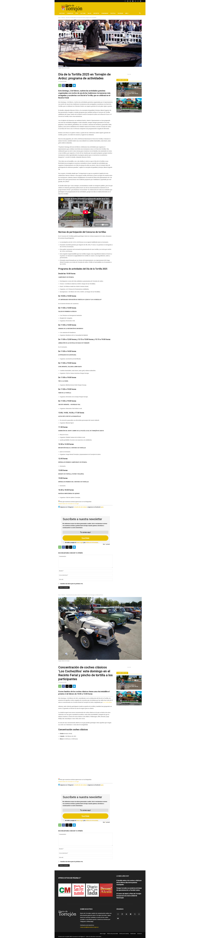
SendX (108, 544)
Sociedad (120, 13)
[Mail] (130, 1)
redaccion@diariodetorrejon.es (89, 927)
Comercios (70, 13)
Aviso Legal (79, 542)
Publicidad (133, 933)
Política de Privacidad (92, 542)
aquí (102, 507)
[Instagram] (127, 1)
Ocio (76, 13)
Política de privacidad (112, 933)
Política (112, 13)
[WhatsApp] (138, 1)
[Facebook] (125, 1)
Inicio (59, 17)
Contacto (139, 933)
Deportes (96, 13)
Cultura (82, 13)
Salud (89, 13)
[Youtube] (140, 1)
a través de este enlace (80, 507)
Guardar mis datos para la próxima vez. (71, 583)
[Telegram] (133, 1)
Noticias (62, 13)
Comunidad (104, 13)
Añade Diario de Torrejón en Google (68, 503)
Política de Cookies (124, 933)
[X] (135, 1)
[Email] (70, 85)
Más (126, 13)
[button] (140, 13)
